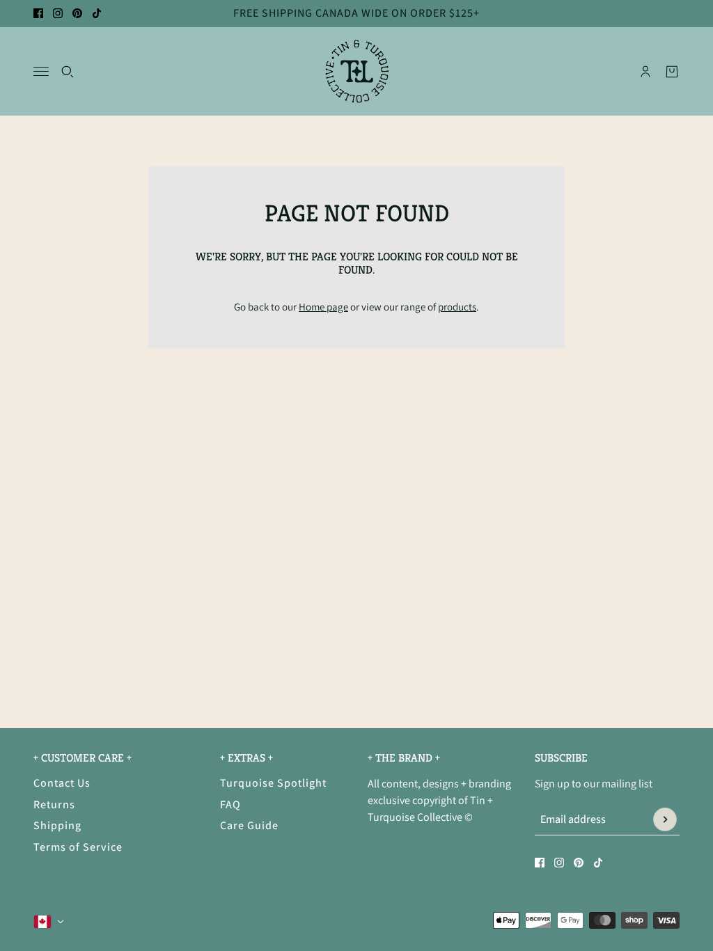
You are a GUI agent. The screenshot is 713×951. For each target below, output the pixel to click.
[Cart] (672, 71)
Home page (323, 306)
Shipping (57, 825)
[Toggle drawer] (41, 71)
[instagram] (57, 13)
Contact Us (62, 783)
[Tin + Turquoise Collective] (357, 71)
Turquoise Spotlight (273, 783)
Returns (54, 804)
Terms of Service (78, 847)
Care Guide (249, 825)
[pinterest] (77, 13)
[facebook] (38, 13)
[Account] (645, 71)
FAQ (230, 804)
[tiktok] (96, 13)
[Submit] (665, 819)
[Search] (67, 71)
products (457, 306)
